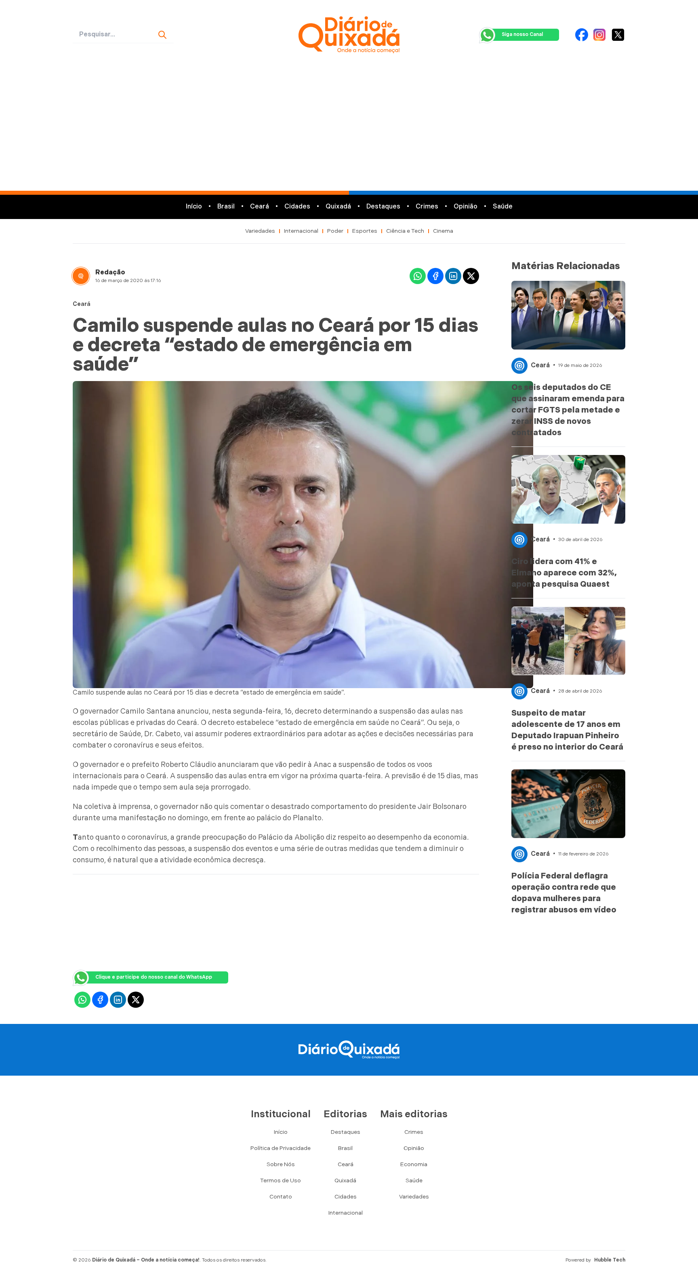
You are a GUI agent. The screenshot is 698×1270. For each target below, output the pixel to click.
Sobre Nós (281, 1164)
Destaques (383, 207)
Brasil (226, 207)
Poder (335, 230)
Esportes (364, 230)
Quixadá (338, 207)
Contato (280, 1196)
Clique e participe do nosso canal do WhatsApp (153, 977)
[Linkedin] (453, 276)
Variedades (260, 230)
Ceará (259, 207)
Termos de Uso (280, 1180)
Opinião (465, 207)
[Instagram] (599, 35)
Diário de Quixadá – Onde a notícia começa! (146, 1260)
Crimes (427, 207)
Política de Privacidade (280, 1148)
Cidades (297, 207)
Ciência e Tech (405, 230)
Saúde (503, 207)
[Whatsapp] (418, 276)
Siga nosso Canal (522, 35)
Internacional (301, 230)
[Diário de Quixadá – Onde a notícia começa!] (349, 34)
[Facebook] (581, 34)
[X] (618, 34)
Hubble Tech (609, 1260)
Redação (110, 272)
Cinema (443, 230)
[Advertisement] (349, 130)
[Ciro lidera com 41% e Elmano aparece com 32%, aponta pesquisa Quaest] (568, 489)
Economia (413, 1164)
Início (194, 207)
